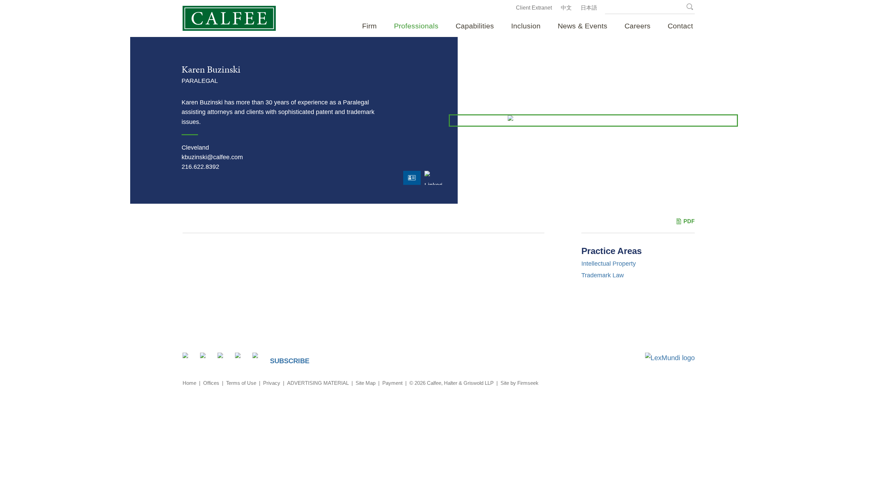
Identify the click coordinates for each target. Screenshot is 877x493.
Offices (211, 383)
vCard (412, 178)
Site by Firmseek (520, 383)
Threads (259, 359)
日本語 (589, 8)
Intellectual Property (608, 263)
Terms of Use (241, 383)
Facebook (224, 359)
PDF (689, 221)
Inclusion (526, 26)
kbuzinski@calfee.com (212, 157)
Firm (369, 26)
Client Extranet (534, 8)
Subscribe (289, 361)
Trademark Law (602, 275)
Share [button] (189, 359)
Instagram (241, 359)
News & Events (582, 26)
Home (189, 383)
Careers (638, 26)
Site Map (365, 383)
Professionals (416, 26)
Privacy (271, 383)
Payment (392, 383)
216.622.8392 (200, 166)
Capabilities (475, 26)
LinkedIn (433, 183)
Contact (680, 26)
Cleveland (195, 147)
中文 (566, 8)
